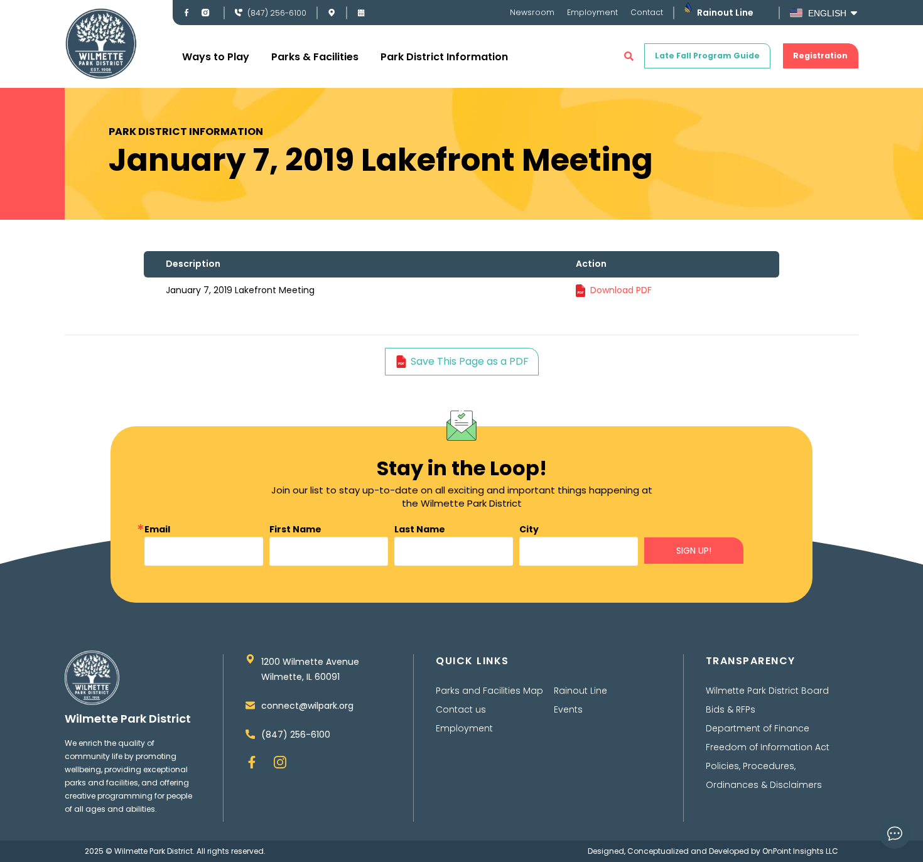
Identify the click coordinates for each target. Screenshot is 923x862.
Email (157, 529)
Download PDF (621, 290)
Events (568, 709)
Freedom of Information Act (767, 747)
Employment (592, 12)
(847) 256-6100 (276, 13)
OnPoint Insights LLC (800, 851)
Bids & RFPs (730, 709)
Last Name (419, 529)
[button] (629, 56)
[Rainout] (687, 7)
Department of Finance (757, 728)
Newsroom (532, 12)
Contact (646, 12)
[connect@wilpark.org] (250, 705)
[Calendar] (361, 12)
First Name (295, 529)
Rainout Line (725, 12)
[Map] (331, 12)
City (529, 529)
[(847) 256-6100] (238, 12)
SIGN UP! (693, 550)
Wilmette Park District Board (767, 690)
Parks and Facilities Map (489, 690)
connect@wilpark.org (307, 705)
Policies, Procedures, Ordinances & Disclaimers (764, 775)
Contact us (461, 709)
